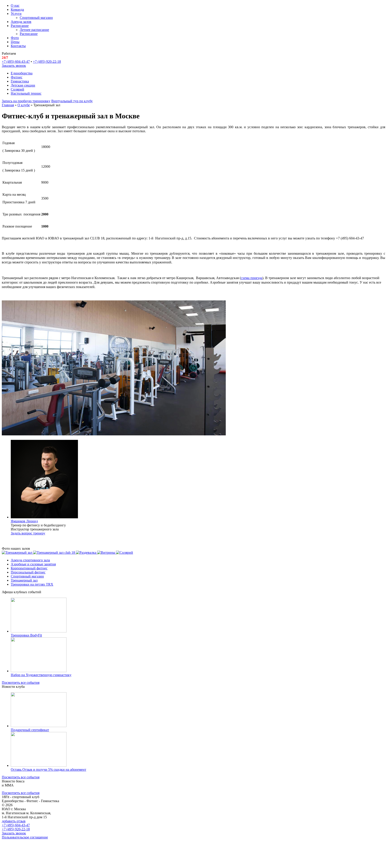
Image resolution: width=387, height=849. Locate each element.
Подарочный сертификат (30, 730)
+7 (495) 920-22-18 (47, 61)
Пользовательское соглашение (25, 837)
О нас (15, 5)
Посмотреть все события (20, 682)
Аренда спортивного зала (30, 560)
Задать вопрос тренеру (28, 533)
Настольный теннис (26, 93)
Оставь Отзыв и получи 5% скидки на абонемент (48, 769)
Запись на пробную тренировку (26, 101)
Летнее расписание (34, 30)
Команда (17, 9)
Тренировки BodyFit (26, 635)
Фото (15, 38)
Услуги (16, 13)
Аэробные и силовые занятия (33, 564)
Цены (15, 42)
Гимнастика (20, 81)
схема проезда (251, 278)
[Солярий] (124, 552)
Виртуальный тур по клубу (72, 101)
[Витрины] (106, 552)
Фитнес (16, 77)
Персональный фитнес (28, 572)
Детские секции (23, 85)
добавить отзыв (14, 821)
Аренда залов (21, 22)
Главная (8, 105)
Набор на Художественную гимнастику (41, 675)
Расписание (20, 26)
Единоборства (21, 73)
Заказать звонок (14, 65)
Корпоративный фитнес (29, 568)
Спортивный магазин (36, 18)
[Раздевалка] (86, 552)
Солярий (17, 89)
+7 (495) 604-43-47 (16, 61)
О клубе (23, 105)
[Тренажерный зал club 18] (54, 552)
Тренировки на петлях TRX (32, 584)
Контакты (18, 46)
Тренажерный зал (24, 580)
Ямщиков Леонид (24, 521)
